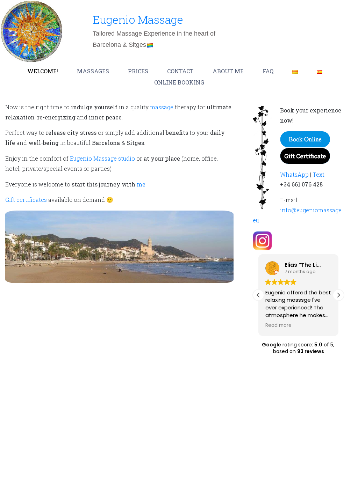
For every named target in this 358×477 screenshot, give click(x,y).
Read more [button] (278, 325)
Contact (180, 71)
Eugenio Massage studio (102, 158)
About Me (228, 71)
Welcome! (42, 71)
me (141, 184)
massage (161, 107)
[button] (338, 295)
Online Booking (179, 82)
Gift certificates (26, 199)
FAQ (268, 71)
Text (318, 174)
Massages (93, 71)
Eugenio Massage (138, 19)
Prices (138, 71)
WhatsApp (294, 174)
